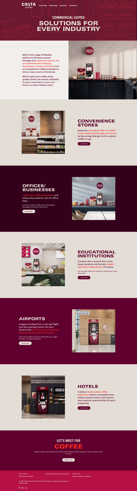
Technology (53, 5)
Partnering (43, 5)
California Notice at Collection (81, 476)
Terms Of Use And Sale (26, 476)
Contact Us (73, 5)
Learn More (84, 144)
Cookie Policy (76, 474)
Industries (63, 5)
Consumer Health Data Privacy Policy (57, 474)
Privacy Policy (23, 474)
